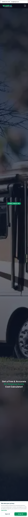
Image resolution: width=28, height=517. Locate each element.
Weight (5, 282)
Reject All (7, 514)
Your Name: (7, 211)
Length (5, 266)
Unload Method (8, 309)
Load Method (7, 304)
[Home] (7, 6)
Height (5, 277)
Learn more (4, 510)
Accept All (20, 514)
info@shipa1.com (15, 1)
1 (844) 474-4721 (6, 1)
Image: (5, 324)
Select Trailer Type (9, 293)
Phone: (5, 218)
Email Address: (7, 224)
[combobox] (6, 221)
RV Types (6, 288)
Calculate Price (14, 333)
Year (5, 247)
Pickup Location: (8, 231)
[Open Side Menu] (25, 6)
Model (5, 260)
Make (5, 253)
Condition (6, 298)
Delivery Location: (8, 237)
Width (5, 272)
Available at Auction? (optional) (14, 321)
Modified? (9, 318)
